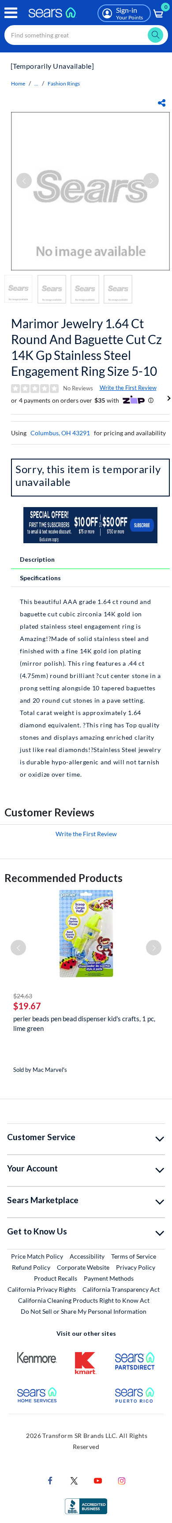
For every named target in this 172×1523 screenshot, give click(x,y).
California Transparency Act (121, 1289)
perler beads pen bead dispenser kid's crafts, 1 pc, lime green (84, 1023)
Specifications (40, 578)
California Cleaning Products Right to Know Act (84, 1300)
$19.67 (27, 1006)
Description (37, 559)
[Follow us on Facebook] (50, 1480)
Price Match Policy (37, 1256)
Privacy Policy (135, 1267)
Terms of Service (133, 1256)
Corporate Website (83, 1267)
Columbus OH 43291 (60, 433)
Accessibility (87, 1256)
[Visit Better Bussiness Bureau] (86, 1505)
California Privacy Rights (41, 1289)
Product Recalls (55, 1278)
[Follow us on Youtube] (98, 1480)
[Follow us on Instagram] (122, 1480)
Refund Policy (31, 1267)
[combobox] (86, 35)
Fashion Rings (64, 83)
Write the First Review (128, 387)
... (36, 83)
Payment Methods (109, 1278)
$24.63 (22, 996)
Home (18, 83)
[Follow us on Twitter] (74, 1480)
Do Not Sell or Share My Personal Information (83, 1311)
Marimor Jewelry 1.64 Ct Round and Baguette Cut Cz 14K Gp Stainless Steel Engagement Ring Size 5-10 (86, 347)
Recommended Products (63, 877)
